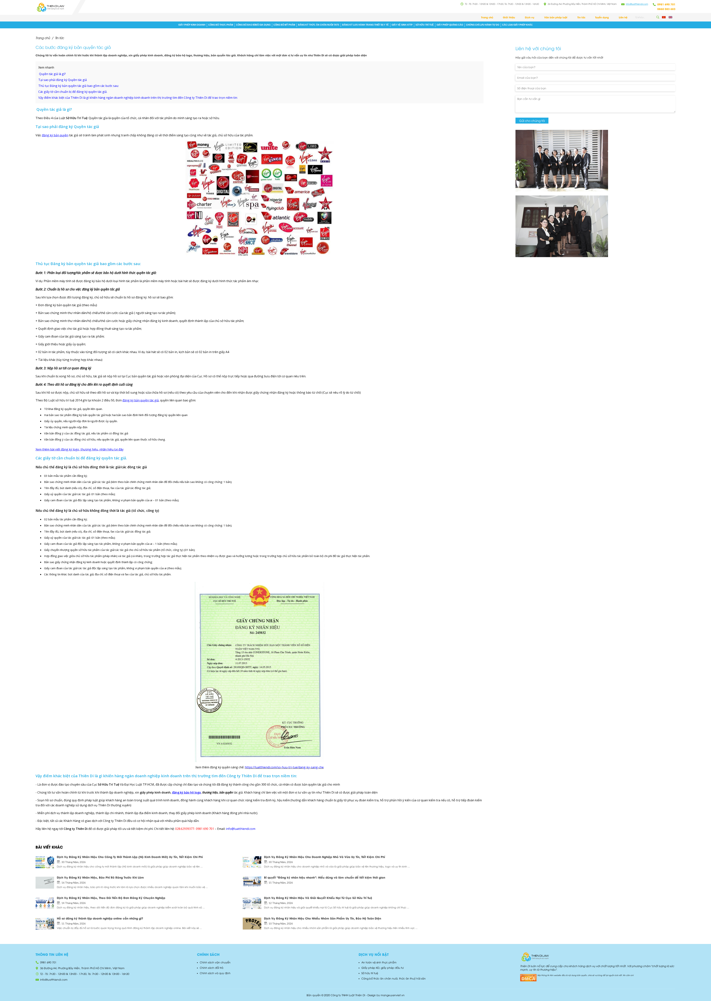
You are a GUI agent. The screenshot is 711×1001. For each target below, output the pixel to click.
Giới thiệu (509, 17)
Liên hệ (623, 17)
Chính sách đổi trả (211, 967)
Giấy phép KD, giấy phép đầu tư (382, 967)
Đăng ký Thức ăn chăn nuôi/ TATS (318, 25)
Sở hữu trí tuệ (424, 25)
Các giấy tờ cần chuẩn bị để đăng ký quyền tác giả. (72, 92)
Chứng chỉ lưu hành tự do (482, 25)
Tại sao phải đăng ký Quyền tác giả (62, 80)
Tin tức (581, 17)
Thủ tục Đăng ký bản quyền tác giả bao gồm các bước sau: (78, 86)
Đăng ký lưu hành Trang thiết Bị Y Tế (365, 25)
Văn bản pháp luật (555, 17)
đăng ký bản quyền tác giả (140, 400)
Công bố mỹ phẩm (284, 25)
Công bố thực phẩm (220, 25)
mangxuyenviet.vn (393, 995)
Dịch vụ (529, 17)
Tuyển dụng (602, 17)
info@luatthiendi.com (637, 3)
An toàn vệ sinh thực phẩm (378, 962)
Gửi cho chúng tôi (532, 120)
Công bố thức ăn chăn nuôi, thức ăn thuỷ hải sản (393, 978)
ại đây (118, 449)
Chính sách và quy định (215, 973)
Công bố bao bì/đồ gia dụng (253, 25)
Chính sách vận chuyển (215, 962)
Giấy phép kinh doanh (191, 25)
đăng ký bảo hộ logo (186, 792)
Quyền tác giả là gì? (52, 74)
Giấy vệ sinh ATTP (402, 25)
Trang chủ (487, 17)
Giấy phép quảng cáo (450, 25)
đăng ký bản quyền (55, 135)
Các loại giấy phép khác (517, 25)
